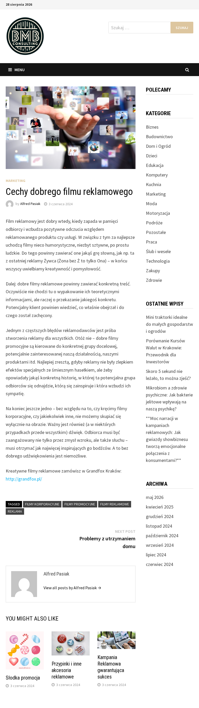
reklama (15, 511)
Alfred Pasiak (30, 204)
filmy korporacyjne (42, 504)
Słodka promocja (23, 678)
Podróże (154, 223)
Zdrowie (154, 280)
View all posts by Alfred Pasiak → (72, 587)
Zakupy (153, 271)
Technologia (158, 261)
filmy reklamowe (114, 504)
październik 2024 (162, 536)
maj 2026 (155, 497)
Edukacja (155, 165)
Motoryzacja (158, 213)
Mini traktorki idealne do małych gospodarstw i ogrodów (169, 324)
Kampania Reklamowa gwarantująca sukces (110, 667)
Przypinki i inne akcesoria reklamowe (67, 670)
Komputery (157, 175)
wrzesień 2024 (160, 545)
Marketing (15, 180)
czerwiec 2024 (159, 564)
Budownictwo (159, 136)
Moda (151, 204)
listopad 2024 (159, 526)
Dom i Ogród (158, 146)
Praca (151, 242)
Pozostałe (156, 232)
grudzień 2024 (159, 516)
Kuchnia (153, 184)
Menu (20, 69)
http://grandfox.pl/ (24, 479)
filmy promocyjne (80, 504)
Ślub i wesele (158, 251)
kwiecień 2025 (159, 507)
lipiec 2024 (156, 555)
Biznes (152, 127)
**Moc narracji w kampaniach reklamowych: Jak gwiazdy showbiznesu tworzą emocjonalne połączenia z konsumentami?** (167, 439)
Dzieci (151, 156)
